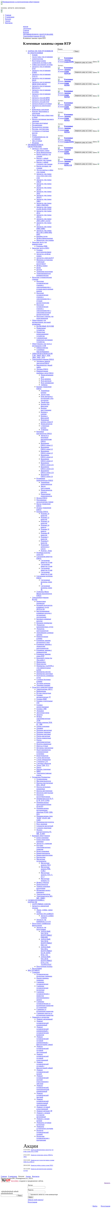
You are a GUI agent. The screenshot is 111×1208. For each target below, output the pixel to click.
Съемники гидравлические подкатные (42, 988)
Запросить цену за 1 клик (83, 62)
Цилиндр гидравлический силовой (42, 1132)
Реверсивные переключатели (46, 495)
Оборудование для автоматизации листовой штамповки (41, 322)
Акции (28, 1176)
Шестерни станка (42, 150)
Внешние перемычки (44, 623)
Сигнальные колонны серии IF (46, 582)
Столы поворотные (43, 759)
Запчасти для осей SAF (40, 102)
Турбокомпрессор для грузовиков (40, 138)
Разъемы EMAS (42, 512)
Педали (39, 269)
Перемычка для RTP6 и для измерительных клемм (45, 668)
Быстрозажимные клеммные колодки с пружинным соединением (44, 614)
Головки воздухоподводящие (43, 251)
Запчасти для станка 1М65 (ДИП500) (43, 204)
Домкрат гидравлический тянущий (42, 1095)
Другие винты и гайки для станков (44, 171)
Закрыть (107, 1183)
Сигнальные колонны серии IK (46, 588)
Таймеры (44, 385)
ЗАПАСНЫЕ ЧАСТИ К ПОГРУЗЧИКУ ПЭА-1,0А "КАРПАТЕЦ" (46, 960)
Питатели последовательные (43, 796)
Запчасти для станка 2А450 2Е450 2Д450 (43, 208)
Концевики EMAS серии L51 (47, 464)
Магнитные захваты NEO (46, 864)
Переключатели (46, 424)
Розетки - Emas (46, 551)
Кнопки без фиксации (45, 405)
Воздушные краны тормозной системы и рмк (41, 62)
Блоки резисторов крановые (43, 840)
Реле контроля (46, 381)
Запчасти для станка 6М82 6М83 (43, 227)
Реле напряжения (47, 383)
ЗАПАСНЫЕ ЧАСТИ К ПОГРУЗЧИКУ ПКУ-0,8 (46, 942)
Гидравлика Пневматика (41, 777)
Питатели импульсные (44, 793)
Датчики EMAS (42, 369)
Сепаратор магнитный (44, 826)
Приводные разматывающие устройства (42, 334)
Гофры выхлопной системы (42, 65)
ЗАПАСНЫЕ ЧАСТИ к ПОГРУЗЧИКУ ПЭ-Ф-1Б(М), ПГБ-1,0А (46, 951)
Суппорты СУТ (42, 761)
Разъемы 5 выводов (44, 538)
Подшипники (37, 125)
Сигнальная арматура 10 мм (46, 561)
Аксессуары (45, 394)
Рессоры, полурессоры (40, 129)
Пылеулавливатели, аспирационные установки (43, 752)
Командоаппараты (43, 853)
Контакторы (40, 857)
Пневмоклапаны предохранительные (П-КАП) (43, 804)
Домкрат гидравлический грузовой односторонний (42, 1057)
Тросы (34, 135)
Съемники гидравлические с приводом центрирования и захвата (43, 996)
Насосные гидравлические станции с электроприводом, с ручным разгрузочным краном (44, 286)
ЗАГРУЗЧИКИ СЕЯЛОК (41, 904)
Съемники (36, 972)
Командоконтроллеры (44, 855)
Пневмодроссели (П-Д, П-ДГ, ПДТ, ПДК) (44, 799)
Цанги (38, 767)
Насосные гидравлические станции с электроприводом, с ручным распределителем (43, 298)
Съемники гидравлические (42, 983)
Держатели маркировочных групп (44, 626)
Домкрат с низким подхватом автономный (43, 1115)
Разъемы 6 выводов (44, 542)
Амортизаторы (37, 59)
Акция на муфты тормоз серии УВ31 (42, 1165)
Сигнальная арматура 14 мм (46, 565)
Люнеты (39, 715)
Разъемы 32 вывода (45, 530)
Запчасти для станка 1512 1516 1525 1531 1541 (44, 176)
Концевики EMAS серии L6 (47, 475)
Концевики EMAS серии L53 (47, 471)
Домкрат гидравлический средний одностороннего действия (42, 1079)
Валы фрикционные (43, 152)
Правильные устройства (41, 329)
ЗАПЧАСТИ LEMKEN (45, 914)
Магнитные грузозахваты (41, 860)
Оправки (39, 728)
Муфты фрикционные (44, 238)
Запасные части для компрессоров (39, 243)
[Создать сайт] (6, 1182)
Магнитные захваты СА (45, 879)
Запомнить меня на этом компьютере (44, 1194)
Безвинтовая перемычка (41, 602)
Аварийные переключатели (46, 483)
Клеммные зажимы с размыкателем (44, 651)
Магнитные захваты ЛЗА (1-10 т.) (47, 875)
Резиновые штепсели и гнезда (45, 547)
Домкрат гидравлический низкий (42, 1072)
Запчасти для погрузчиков (41, 928)
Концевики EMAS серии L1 (47, 444)
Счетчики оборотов (43, 763)
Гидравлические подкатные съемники (44, 975)
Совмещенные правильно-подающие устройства (44, 340)
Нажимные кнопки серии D (47, 421)
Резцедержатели (42, 756)
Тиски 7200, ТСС (42, 765)
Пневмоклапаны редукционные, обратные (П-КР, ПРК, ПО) (44, 811)
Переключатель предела (46, 491)
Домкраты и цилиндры (40, 1017)
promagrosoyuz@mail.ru (6, 6)
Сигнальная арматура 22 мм (46, 573)
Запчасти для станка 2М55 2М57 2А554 (43, 220)
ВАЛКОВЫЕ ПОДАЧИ (45, 326)
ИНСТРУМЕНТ (34, 970)
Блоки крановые (42, 838)
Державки (40, 711)
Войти (95, 1206)
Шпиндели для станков (45, 240)
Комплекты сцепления (40, 109)
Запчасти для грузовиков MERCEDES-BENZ (41, 83)
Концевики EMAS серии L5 (47, 460)
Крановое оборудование (41, 836)
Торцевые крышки (43, 685)
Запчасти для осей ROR (41, 100)
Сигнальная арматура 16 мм (46, 569)
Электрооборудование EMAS (43, 359)
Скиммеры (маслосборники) (42, 350)
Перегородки (41, 664)
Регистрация (32, 1202)
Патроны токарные (43, 732)
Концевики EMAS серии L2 (47, 448)
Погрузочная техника (44, 966)
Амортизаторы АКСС (44, 689)
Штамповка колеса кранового (43, 891)
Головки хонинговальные (42, 706)
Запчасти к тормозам (44, 843)
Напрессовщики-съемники (42, 979)
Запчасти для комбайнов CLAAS (43, 920)
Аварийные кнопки (45, 391)
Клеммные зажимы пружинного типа (43, 641)
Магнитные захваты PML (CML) (46, 869)
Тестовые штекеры (43, 683)
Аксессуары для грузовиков (42, 57)
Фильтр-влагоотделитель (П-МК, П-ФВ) (44, 832)
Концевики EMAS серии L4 (47, 456)
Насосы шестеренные (44, 791)
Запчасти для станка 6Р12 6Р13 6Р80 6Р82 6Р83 (44, 232)
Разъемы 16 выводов (45, 522)
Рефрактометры (42, 348)
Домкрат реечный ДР (44, 1111)
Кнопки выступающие (46, 409)
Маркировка (41, 662)
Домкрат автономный (44, 1019)
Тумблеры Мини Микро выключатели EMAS (44, 593)
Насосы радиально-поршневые (43, 788)
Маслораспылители (43, 781)
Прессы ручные (42, 746)
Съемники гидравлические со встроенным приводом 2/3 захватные (44, 1004)
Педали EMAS (41, 498)
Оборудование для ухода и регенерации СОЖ (42, 345)
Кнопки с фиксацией (45, 417)
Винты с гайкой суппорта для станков (44, 163)
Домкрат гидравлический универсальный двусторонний (42, 1102)
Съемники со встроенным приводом (44, 1010)
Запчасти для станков (40, 148)
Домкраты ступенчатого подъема (44, 1127)
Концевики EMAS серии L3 (47, 452)
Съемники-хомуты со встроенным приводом (44, 1014)
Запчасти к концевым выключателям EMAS (46, 438)
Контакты (35, 1176)
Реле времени (46, 379)
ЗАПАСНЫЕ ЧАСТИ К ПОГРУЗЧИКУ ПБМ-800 (46, 934)
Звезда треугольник (45, 487)
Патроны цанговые (43, 734)
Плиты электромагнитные (43, 741)
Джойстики (45, 402)
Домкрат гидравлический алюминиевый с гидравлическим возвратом (42, 1031)
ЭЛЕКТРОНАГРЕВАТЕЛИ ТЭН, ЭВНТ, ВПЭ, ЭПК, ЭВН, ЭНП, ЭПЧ (42, 355)
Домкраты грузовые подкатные (43, 1123)
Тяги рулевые (37, 141)
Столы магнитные (43, 757)
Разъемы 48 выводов (45, 534)
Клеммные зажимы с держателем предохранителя (44, 646)
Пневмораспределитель (45, 822)
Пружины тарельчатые (44, 748)
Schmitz (35, 55)
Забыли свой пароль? (35, 1200)
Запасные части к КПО (40, 248)
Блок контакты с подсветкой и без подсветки (47, 398)
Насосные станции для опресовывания (44, 317)
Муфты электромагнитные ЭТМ (43, 718)
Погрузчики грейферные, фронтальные (41, 924)
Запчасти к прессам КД (45, 258)
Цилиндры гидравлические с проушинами (43, 1138)
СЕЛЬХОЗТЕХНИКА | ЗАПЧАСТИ (36, 901)
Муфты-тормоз (41, 266)
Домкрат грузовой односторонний (43, 1108)
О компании (12, 1176)
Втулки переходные (43, 693)
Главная (4, 1176)
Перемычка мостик (43, 672)
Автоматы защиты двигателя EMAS (43, 362)
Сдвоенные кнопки (45, 427)
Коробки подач (41, 236)
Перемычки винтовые (44, 674)
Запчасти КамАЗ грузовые (42, 104)
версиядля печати (27, 27)
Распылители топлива (40, 127)
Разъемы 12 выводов (45, 518)
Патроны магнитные (44, 730)
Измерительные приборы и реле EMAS (44, 372)
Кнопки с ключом (44, 413)
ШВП (38, 771)
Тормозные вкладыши (44, 271)
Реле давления (41, 824)
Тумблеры (44, 430)
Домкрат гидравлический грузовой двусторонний (42, 1049)
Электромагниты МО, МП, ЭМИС (44, 897)
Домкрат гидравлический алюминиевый (42, 1023)
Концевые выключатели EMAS (44, 432)
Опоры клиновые (42, 726)
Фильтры (35, 143)
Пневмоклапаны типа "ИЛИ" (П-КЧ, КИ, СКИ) (44, 818)
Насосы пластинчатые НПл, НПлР (44, 784)
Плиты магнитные (43, 736)
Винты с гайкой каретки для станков (43, 159)
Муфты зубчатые (42, 882)
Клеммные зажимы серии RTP (43, 655)
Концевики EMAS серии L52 (47, 468)
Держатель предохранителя (42, 630)
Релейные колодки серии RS (43, 553)
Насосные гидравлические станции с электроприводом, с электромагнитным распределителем (43, 309)
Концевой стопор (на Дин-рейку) (44, 659)
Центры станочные (43, 769)
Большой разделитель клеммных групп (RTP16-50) (44, 607)
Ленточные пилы (42, 713)
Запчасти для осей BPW (41, 98)
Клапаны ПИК (41, 246)
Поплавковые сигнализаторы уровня (44, 501)
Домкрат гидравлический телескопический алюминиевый (42, 1088)
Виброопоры (41, 691)
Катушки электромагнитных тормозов (43, 847)
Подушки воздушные (40, 123)
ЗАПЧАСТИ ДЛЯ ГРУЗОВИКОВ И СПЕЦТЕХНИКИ (40, 52)
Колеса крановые (42, 851)
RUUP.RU (15, 1181)
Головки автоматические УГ (43, 696)
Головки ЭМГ (41, 709)
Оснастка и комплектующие (42, 687)
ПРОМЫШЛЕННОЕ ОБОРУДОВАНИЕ (35, 145)
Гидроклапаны (41, 779)
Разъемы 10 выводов (45, 514)
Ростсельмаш (37, 968)
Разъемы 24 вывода (45, 526)
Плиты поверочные (43, 738)
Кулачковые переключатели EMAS (44, 479)
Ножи (38, 268)
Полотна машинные (43, 744)
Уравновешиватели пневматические (43, 274)
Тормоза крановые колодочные (43, 887)
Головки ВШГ (41, 699)
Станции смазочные (43, 828)
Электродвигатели (43, 894)
